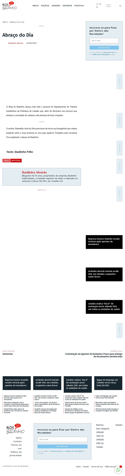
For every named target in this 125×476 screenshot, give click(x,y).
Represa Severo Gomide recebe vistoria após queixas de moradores (104, 242)
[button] (120, 6)
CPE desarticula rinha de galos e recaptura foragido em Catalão (107, 410)
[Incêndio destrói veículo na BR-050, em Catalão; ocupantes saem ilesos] (104, 259)
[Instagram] (100, 4)
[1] (118, 471)
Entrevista (8, 354)
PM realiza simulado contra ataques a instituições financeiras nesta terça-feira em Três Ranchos (16, 404)
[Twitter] (97, 7)
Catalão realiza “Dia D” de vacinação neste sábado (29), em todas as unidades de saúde (104, 306)
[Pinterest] (67, 42)
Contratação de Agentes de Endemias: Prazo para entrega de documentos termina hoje (93, 355)
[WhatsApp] (72, 42)
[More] (78, 42)
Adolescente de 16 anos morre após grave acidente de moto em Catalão (77, 404)
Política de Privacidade (101, 54)
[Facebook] (97, 4)
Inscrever (104, 47)
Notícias (16, 160)
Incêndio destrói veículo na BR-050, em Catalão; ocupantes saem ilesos (103, 274)
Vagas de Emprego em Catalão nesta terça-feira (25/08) (107, 383)
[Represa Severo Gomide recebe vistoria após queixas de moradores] (104, 227)
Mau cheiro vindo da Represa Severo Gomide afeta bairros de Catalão (107, 404)
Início (5, 22)
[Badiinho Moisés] (5, 43)
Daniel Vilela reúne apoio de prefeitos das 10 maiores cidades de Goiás (16, 410)
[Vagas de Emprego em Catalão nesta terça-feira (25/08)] (108, 370)
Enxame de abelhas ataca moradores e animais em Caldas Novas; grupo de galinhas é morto (77, 410)
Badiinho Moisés (15, 43)
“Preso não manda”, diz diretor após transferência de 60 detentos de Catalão (47, 404)
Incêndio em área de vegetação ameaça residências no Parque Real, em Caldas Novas (46, 410)
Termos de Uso (109, 52)
